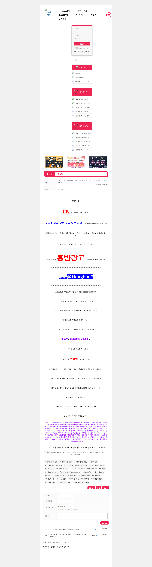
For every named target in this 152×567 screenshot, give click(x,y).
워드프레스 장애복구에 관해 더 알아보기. (56, 547)
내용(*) (47, 516)
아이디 (76, 28)
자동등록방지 (49, 507)
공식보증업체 (64, 11)
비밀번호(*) (48, 501)
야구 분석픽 (83, 92)
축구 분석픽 (83, 126)
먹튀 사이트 (82, 11)
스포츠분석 (63, 15)
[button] (60, 189)
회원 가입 (87, 51)
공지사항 (82, 67)
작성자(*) (47, 495)
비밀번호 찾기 (78, 51)
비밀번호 (76, 35)
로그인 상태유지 (83, 48)
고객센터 (62, 19)
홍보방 (93, 15)
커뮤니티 (79, 15)
